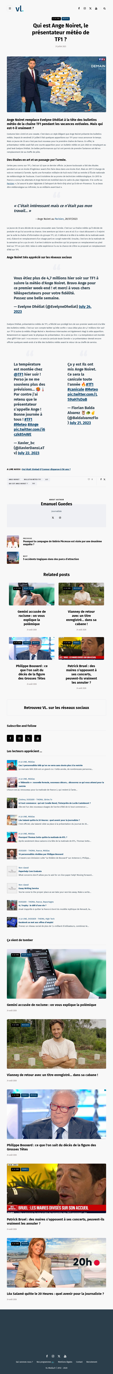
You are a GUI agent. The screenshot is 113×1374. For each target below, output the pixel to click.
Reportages (48, 902)
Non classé (24, 867)
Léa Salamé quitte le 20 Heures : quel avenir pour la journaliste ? (49, 820)
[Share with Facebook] (101, 479)
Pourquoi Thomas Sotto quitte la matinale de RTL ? (43, 837)
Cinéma (22, 799)
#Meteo (20, 424)
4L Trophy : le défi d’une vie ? (32, 905)
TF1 (33, 484)
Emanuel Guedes (56, 503)
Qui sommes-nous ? (24, 1362)
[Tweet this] (104, 479)
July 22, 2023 (28, 453)
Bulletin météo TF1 (32, 479)
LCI (46, 479)
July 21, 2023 (80, 423)
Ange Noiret (14, 479)
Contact (79, 1362)
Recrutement (91, 1362)
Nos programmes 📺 (45, 1362)
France (27, 643)
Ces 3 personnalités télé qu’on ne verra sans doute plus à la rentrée (51, 765)
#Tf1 (89, 384)
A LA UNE (56, 18)
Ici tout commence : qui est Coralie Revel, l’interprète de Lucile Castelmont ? (55, 803)
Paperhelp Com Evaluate (30, 871)
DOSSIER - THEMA (35, 799)
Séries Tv (48, 799)
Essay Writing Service (29, 888)
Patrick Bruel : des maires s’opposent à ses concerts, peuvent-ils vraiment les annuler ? (81, 674)
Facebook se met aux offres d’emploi (36, 922)
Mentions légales (65, 1362)
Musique (77, 588)
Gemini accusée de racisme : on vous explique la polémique (32, 618)
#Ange (33, 424)
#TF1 (28, 419)
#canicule (76, 389)
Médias (66, 18)
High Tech (28, 588)
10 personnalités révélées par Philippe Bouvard (41, 854)
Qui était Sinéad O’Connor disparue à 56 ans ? (46, 469)
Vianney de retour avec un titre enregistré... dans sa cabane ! (81, 618)
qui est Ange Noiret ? (18, 484)
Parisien (10, 183)
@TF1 (18, 374)
